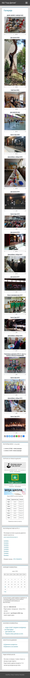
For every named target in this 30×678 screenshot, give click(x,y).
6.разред (6, 551)
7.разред (6, 553)
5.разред (6, 549)
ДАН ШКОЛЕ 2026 (10, 631)
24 (5, 587)
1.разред (6, 541)
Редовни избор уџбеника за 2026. (14, 633)
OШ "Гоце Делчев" (9, 3)
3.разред (6, 545)
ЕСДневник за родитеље (10, 644)
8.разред (6, 555)
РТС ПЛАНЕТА (17, 559)
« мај (5, 591)
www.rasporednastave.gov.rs (11, 537)
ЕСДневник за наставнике (11, 646)
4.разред (6, 547)
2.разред (6, 543)
